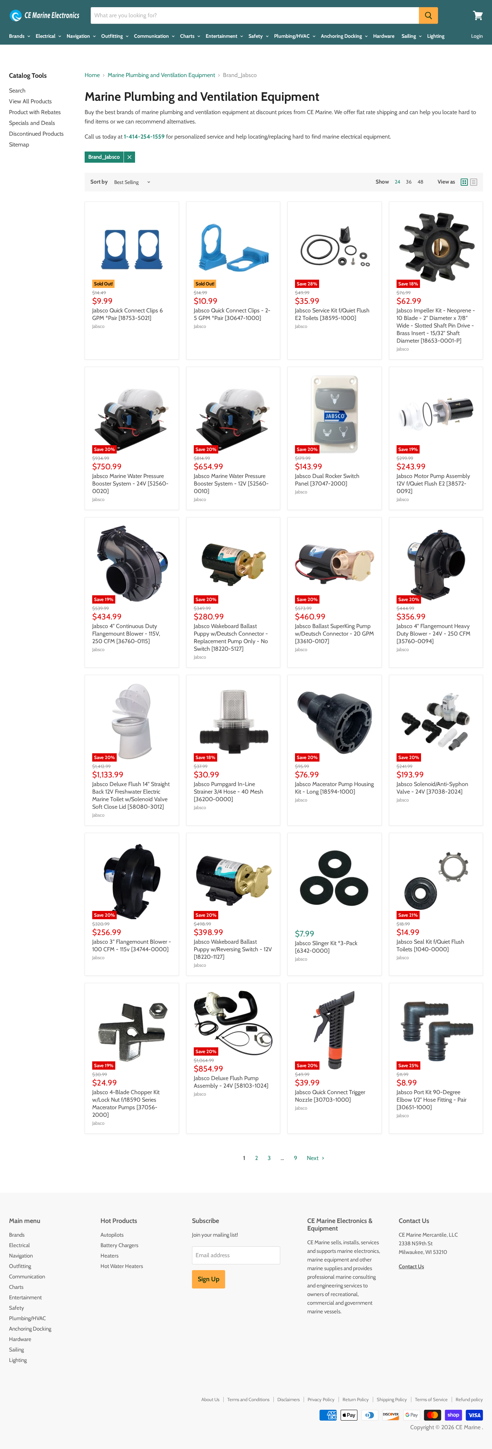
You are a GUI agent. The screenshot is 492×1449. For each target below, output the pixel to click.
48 (420, 182)
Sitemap (19, 144)
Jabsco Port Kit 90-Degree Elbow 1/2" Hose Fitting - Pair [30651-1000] (431, 1100)
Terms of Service (431, 1399)
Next (313, 1158)
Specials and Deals (32, 122)
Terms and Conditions (248, 1399)
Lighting (435, 36)
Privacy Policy (321, 1399)
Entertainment (222, 36)
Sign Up (208, 1279)
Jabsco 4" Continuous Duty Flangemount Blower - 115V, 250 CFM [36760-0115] (126, 634)
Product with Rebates (35, 112)
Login (477, 36)
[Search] (428, 15)
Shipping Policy (392, 1399)
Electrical (46, 36)
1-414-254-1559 (144, 136)
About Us (210, 1399)
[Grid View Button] (464, 182)
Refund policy (469, 1399)
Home (92, 75)
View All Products (30, 101)
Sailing (409, 36)
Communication (152, 36)
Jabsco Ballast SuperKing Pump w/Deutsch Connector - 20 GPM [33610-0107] (334, 634)
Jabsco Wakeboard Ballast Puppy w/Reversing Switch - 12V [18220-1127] (233, 949)
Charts (188, 36)
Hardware (383, 36)
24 (397, 182)
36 (409, 182)
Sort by (99, 182)
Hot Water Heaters (121, 1266)
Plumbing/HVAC (292, 36)
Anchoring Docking (342, 36)
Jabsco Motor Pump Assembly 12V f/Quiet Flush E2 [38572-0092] (433, 484)
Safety (256, 36)
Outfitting (112, 36)
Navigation (79, 36)
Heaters (109, 1255)
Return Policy (356, 1399)
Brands (17, 36)
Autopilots (112, 1235)
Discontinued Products (36, 133)
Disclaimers (288, 1399)
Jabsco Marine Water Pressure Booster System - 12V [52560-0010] (231, 484)
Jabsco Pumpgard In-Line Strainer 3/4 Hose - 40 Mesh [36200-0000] (228, 792)
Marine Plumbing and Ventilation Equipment (161, 75)
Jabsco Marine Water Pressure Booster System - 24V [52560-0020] (130, 484)
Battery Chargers (119, 1245)
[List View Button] (473, 182)
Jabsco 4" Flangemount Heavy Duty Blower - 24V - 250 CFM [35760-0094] (433, 634)
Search (17, 90)
